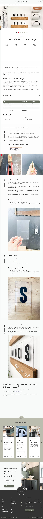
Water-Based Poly (13, 150)
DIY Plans (13, 501)
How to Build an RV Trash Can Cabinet (8, 442)
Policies (12, 509)
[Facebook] (21, 32)
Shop (11, 498)
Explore (2, 498)
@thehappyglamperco (17, 391)
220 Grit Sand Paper (28, 117)
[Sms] (25, 32)
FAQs (3, 503)
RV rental (22, 85)
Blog (2, 4)
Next (41, 442)
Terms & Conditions (13, 512)
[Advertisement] (21, 56)
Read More (6, 456)
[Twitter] (23, 32)
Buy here (12, 117)
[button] (2, 2)
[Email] (27, 32)
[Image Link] (10, 164)
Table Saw (8, 119)
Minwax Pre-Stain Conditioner (16, 147)
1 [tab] (22, 475)
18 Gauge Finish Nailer (29, 119)
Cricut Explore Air (9, 117)
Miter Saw (8, 120)
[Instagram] (21, 500)
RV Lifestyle (4, 509)
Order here (24, 103)
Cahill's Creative (39, 517)
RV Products (13, 503)
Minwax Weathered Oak (14, 149)
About (3, 501)
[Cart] (41, 2)
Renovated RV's (5, 499)
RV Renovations (5, 511)
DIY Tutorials (6, 4)
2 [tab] (22, 477)
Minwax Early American (14, 148)
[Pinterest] (21, 506)
